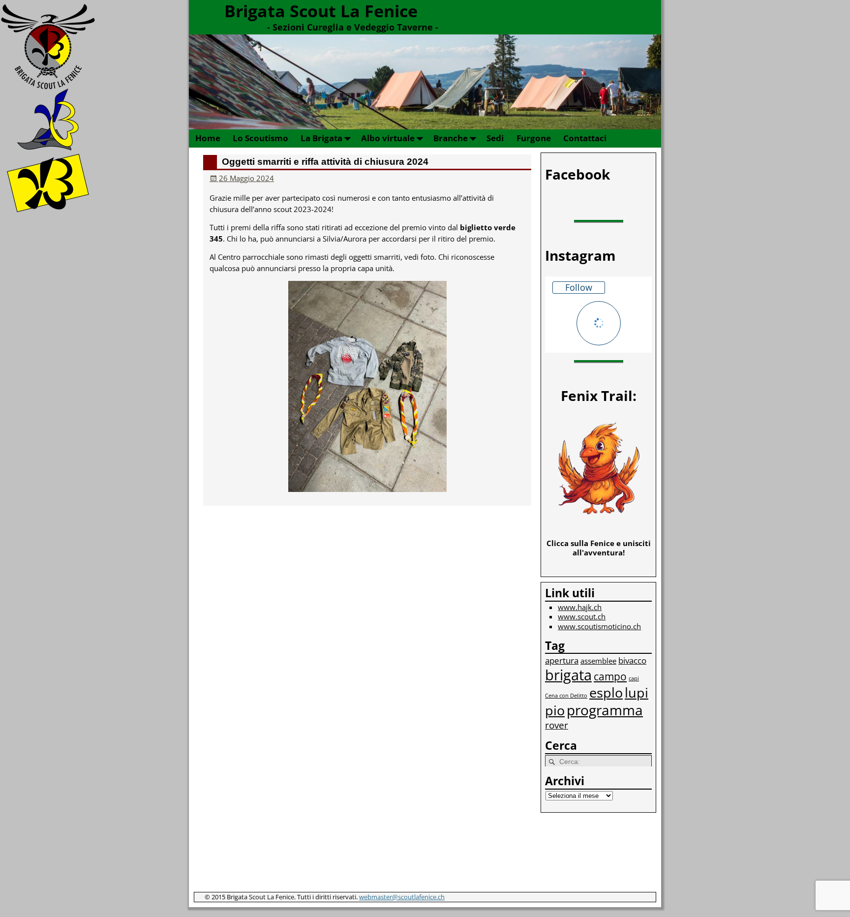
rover (556, 725)
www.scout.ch (582, 616)
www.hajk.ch (580, 607)
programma (605, 710)
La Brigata (321, 138)
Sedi (495, 138)
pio (555, 710)
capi (634, 678)
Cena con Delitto (566, 695)
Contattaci (585, 138)
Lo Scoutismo (260, 138)
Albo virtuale (388, 138)
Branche (450, 138)
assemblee (598, 661)
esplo (606, 692)
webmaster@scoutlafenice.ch (402, 896)
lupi (636, 692)
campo (610, 676)
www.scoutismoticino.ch (599, 626)
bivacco (632, 660)
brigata (568, 675)
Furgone (533, 138)
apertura (561, 660)
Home (207, 138)
